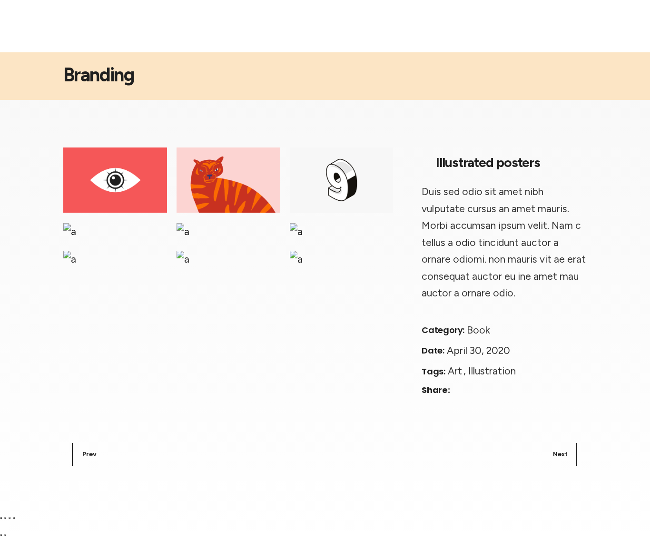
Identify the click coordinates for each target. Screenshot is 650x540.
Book (478, 330)
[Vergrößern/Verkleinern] (1, 518)
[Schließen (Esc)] (14, 518)
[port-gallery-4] (115, 231)
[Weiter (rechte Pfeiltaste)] (5, 535)
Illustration (492, 371)
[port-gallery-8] (228, 258)
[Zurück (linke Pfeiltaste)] (1, 535)
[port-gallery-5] (228, 231)
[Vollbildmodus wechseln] (5, 518)
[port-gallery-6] (341, 231)
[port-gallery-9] (341, 258)
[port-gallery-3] (341, 180)
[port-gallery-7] (115, 258)
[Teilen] (9, 518)
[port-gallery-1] (115, 180)
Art (456, 371)
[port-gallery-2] (228, 180)
